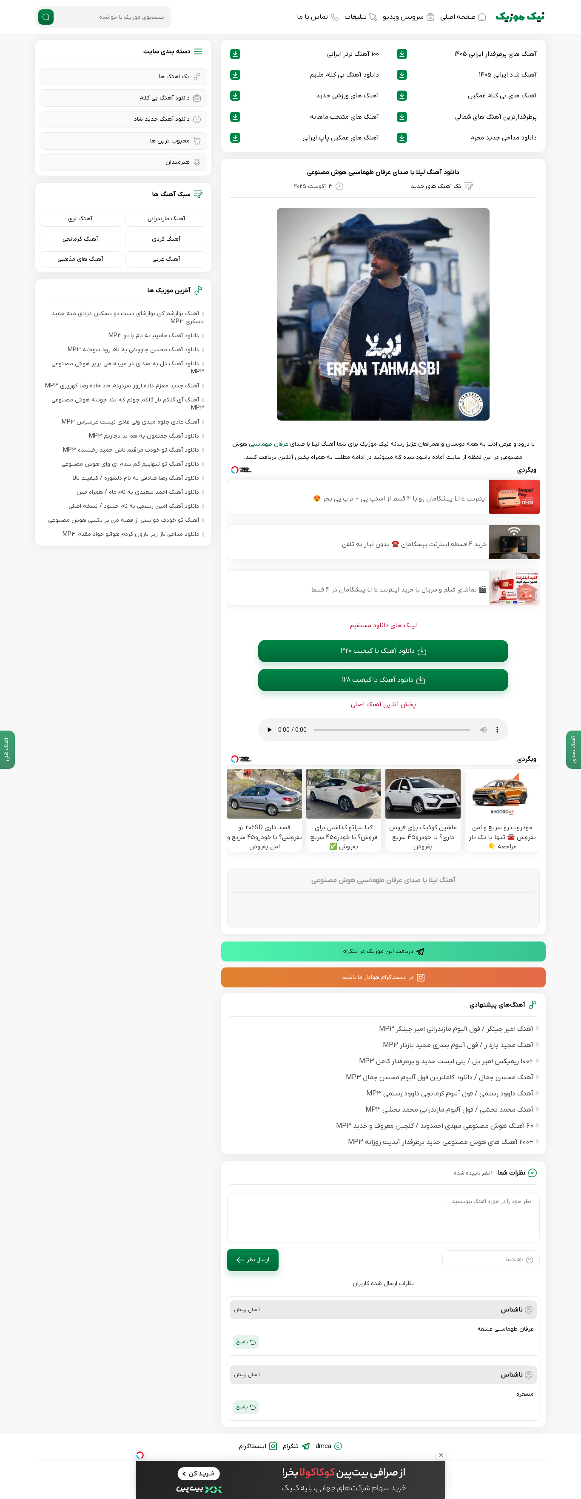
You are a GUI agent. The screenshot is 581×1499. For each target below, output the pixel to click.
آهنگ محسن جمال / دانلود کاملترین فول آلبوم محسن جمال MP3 (439, 1077)
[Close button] (441, 1455)
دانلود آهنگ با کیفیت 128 (377, 680)
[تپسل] (140, 1455)
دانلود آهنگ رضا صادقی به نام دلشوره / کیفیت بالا (136, 478)
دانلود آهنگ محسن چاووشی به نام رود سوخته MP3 (133, 350)
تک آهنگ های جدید (436, 186)
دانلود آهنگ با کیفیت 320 (378, 651)
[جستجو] (46, 17)
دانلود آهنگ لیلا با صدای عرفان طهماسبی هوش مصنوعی (383, 172)
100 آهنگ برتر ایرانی (353, 54)
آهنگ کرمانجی (80, 239)
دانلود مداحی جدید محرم (503, 138)
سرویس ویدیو (403, 17)
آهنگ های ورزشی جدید (347, 95)
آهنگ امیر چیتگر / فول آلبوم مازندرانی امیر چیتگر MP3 (456, 1029)
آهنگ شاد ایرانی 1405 (508, 75)
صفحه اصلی (458, 17)
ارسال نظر (258, 1259)
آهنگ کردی (166, 239)
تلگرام (291, 1446)
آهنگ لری (80, 219)
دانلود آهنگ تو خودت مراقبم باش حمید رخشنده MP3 (131, 450)
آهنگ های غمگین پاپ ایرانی (340, 138)
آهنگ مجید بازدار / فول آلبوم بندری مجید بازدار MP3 (458, 1045)
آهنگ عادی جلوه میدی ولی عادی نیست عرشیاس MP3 (130, 422)
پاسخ (242, 1341)
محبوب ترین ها (170, 141)
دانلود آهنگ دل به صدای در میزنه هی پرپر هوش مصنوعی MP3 (127, 368)
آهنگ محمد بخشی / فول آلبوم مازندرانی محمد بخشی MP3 (449, 1110)
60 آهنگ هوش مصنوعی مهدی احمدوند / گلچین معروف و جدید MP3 (434, 1126)
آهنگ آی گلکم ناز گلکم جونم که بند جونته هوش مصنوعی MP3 (127, 404)
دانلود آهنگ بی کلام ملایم (344, 75)
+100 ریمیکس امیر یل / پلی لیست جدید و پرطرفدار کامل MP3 (446, 1061)
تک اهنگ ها (174, 77)
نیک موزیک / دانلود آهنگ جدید (520, 17)
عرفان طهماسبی (268, 444)
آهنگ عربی (166, 259)
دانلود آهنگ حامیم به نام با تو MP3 (153, 336)
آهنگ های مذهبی (80, 259)
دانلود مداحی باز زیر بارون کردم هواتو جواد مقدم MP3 (131, 534)
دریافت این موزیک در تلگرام (377, 951)
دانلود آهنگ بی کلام (165, 98)
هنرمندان (177, 162)
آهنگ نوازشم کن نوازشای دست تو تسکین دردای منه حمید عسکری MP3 (127, 318)
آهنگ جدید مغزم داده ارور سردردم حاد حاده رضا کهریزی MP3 (122, 386)
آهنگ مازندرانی (166, 219)
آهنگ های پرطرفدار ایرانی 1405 (495, 54)
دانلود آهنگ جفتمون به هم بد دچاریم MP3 (144, 436)
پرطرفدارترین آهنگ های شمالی (496, 117)
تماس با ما (312, 17)
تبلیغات (356, 17)
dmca (323, 1446)
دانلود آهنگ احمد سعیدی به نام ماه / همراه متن (138, 492)
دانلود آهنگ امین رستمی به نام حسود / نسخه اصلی (133, 506)
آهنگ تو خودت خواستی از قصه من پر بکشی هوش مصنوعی (123, 520)
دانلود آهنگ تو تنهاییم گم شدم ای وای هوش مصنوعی (130, 464)
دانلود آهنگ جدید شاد (162, 119)
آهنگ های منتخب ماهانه (344, 117)
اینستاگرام (252, 1446)
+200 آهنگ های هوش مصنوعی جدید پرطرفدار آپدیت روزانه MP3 (440, 1142)
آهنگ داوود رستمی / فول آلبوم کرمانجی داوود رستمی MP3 (449, 1093)
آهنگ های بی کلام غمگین (502, 95)
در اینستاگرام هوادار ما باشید (378, 977)
